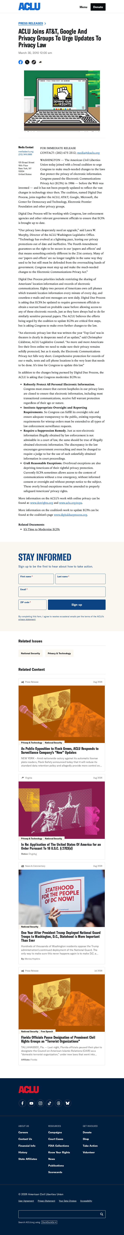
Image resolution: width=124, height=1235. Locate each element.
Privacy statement (46, 1201)
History (22, 1152)
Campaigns (55, 1132)
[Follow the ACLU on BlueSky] (67, 1103)
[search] (102, 1214)
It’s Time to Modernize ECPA (42, 529)
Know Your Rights (59, 1152)
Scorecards (55, 1172)
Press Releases (30, 23)
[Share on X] (27, 63)
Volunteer (89, 1152)
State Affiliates (27, 1158)
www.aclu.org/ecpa (70, 503)
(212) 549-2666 (25, 154)
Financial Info (26, 1145)
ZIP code (24, 602)
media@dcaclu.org (88, 153)
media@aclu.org (25, 151)
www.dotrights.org (41, 503)
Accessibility (86, 1201)
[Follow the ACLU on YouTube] (31, 1103)
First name (25, 576)
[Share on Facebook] (20, 63)
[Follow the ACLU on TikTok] (49, 1103)
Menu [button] (83, 7)
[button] (34, 62)
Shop (86, 1138)
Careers (23, 1132)
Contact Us (25, 1138)
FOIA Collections (58, 1145)
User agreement (26, 1201)
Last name (62, 576)
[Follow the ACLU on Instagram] (40, 1103)
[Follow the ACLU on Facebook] (22, 1103)
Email (23, 589)
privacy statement (27, 619)
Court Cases (55, 1138)
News (51, 1158)
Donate (98, 7)
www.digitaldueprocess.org (70, 515)
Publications (56, 1165)
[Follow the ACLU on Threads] (58, 1103)
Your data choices (67, 1201)
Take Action (90, 1145)
